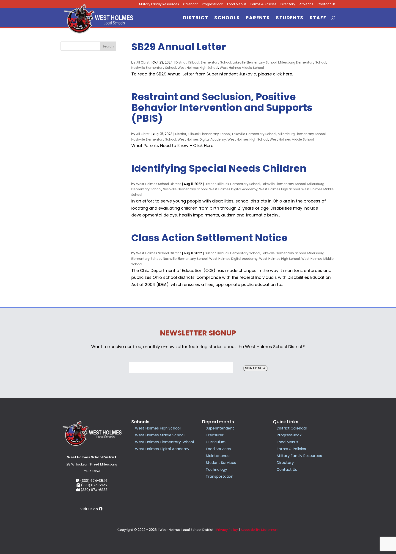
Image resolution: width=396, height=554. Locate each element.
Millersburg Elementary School (302, 62)
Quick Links (285, 421)
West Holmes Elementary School (164, 442)
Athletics (306, 4)
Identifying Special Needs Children (218, 168)
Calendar (190, 4)
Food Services (218, 449)
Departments (218, 421)
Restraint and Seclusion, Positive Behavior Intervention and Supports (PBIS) (221, 107)
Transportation (219, 476)
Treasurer (215, 435)
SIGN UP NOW (255, 368)
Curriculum (216, 442)
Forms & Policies (263, 4)
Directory (287, 4)
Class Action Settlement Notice (209, 238)
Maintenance (218, 455)
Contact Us (326, 4)
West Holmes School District (158, 184)
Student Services (221, 462)
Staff (318, 18)
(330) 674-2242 (93, 485)
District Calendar (292, 428)
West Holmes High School (198, 67)
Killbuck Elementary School (209, 62)
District (195, 18)
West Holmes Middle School (242, 67)
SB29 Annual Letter (178, 47)
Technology (216, 469)
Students (290, 18)
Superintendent (220, 428)
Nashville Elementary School (153, 67)
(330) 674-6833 (93, 489)
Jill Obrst (143, 62)
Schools (227, 18)
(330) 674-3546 (93, 480)
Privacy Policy (227, 529)
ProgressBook (212, 4)
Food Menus (236, 4)
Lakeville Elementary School (255, 62)
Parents (258, 18)
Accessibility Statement (260, 529)
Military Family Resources (159, 4)
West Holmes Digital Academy (202, 139)
